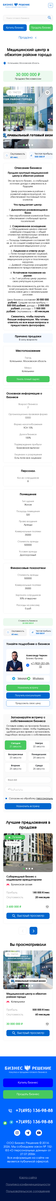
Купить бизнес (15, 27)
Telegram (22, 678)
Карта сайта (28, 1177)
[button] (6, 120)
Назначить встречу (28, 688)
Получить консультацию (28, 695)
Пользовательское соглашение (28, 1191)
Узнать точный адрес (28, 379)
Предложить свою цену (28, 703)
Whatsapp (38, 678)
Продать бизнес (41, 27)
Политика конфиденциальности (28, 1184)
